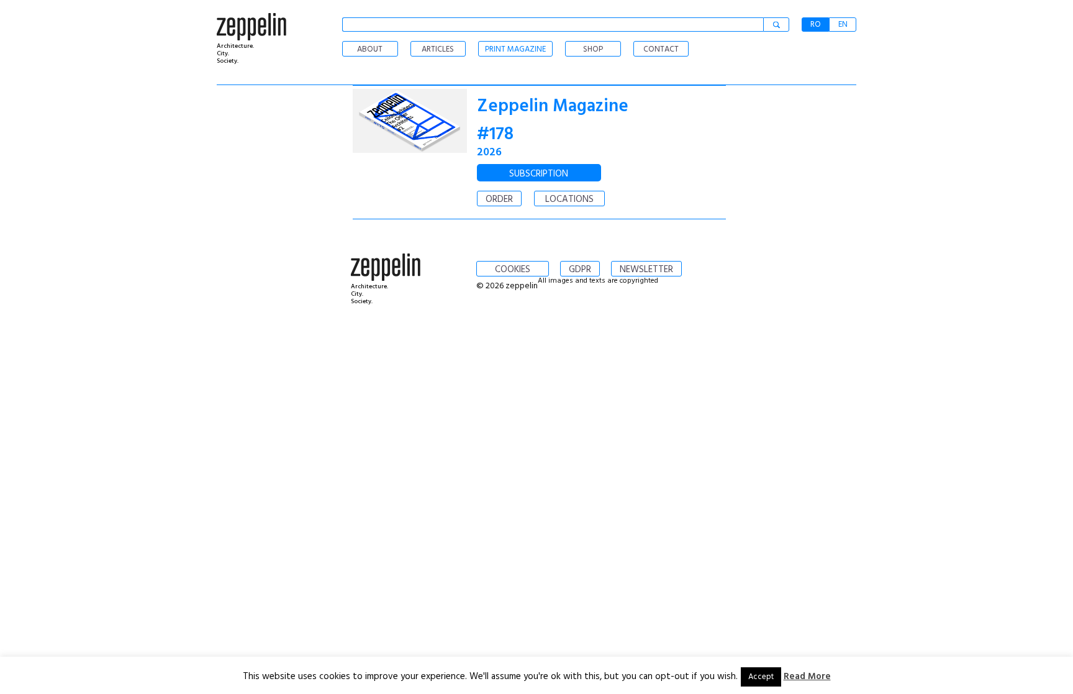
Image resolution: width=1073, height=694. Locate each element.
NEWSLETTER (646, 269)
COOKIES (512, 269)
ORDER (499, 199)
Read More (807, 676)
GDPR (580, 269)
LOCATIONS (569, 199)
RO (815, 24)
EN (843, 24)
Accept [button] (761, 676)
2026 (489, 153)
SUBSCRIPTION (538, 174)
